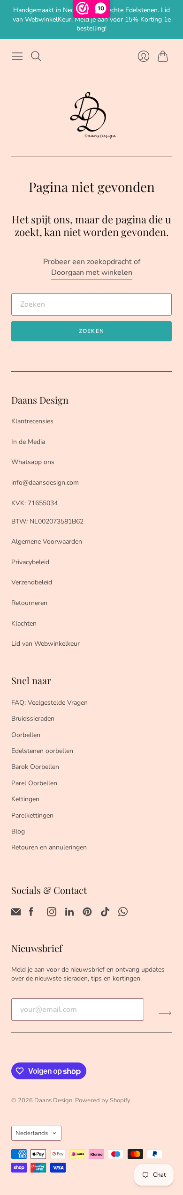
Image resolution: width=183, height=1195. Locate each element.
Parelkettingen (32, 815)
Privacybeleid (30, 562)
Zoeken (91, 331)
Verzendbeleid (31, 582)
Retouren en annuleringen (49, 847)
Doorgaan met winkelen (91, 272)
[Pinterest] (87, 914)
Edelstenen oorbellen (42, 750)
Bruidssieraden (32, 718)
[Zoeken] (36, 56)
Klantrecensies (32, 421)
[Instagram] (51, 914)
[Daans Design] (91, 115)
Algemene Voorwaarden (46, 541)
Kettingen (25, 799)
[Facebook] (31, 914)
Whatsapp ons (32, 461)
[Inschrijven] (165, 1013)
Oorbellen (25, 734)
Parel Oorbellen (34, 783)
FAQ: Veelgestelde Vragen (49, 702)
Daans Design (53, 1100)
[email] (16, 914)
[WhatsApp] (123, 914)
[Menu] (17, 56)
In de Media (28, 441)
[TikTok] (105, 914)
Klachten (24, 623)
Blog (18, 831)
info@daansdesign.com (45, 482)
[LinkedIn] (69, 914)
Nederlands (31, 1133)
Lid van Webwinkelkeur (45, 643)
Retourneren (29, 602)
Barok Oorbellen (35, 766)
